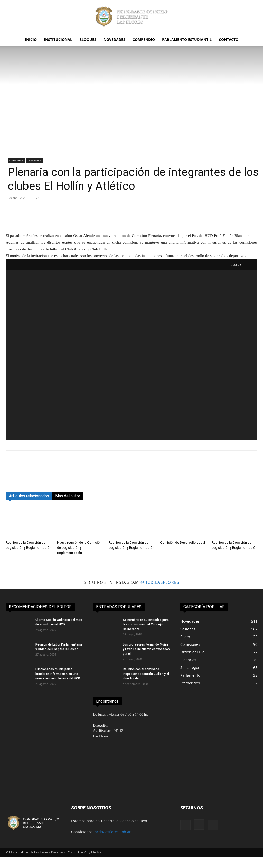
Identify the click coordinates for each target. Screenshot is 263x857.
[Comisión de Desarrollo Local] (183, 522)
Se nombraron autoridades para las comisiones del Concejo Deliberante (146, 624)
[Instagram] (199, 824)
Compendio (144, 39)
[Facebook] (11, 470)
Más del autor (67, 495)
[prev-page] (9, 563)
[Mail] (213, 825)
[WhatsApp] (46, 470)
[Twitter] (22, 470)
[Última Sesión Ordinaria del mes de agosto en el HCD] (18, 626)
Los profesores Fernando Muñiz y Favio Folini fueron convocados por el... (146, 649)
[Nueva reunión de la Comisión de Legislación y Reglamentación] (80, 522)
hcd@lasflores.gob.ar (113, 831)
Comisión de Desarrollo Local (182, 542)
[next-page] (17, 563)
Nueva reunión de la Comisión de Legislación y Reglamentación (79, 548)
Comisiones (16, 160)
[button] (251, 40)
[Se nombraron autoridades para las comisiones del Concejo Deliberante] (106, 626)
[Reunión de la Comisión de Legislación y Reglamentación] (28, 522)
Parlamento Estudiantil (187, 39)
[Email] (58, 470)
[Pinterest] (34, 470)
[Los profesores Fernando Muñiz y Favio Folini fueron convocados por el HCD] (106, 651)
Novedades (114, 39)
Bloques (87, 39)
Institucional (58, 39)
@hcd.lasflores (159, 582)
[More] (201, 218)
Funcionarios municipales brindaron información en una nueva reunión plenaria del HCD (57, 673)
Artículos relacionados (29, 495)
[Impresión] (70, 470)
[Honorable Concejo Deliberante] (131, 16)
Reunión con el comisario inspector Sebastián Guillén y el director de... (146, 673)
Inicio (31, 39)
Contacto (228, 39)
